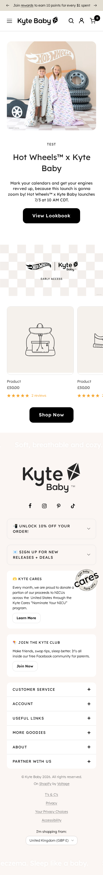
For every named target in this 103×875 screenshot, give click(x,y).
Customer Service (34, 689)
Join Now (25, 666)
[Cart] (92, 20)
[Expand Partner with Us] (89, 761)
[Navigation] (9, 21)
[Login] (81, 20)
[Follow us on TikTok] (73, 506)
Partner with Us (32, 761)
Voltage (63, 783)
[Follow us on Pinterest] (59, 506)
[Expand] (89, 529)
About (20, 747)
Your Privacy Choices (51, 811)
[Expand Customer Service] (89, 689)
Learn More (26, 618)
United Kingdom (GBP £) (48, 840)
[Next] (95, 5)
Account (23, 703)
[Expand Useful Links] (89, 718)
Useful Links (28, 718)
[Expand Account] (89, 704)
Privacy (51, 803)
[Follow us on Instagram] (44, 506)
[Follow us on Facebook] (30, 506)
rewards (27, 5)
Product (14, 381)
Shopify (45, 783)
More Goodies (29, 732)
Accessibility (52, 820)
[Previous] (7, 5)
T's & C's (51, 794)
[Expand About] (89, 747)
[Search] (71, 20)
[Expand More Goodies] (89, 733)
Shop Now (51, 415)
